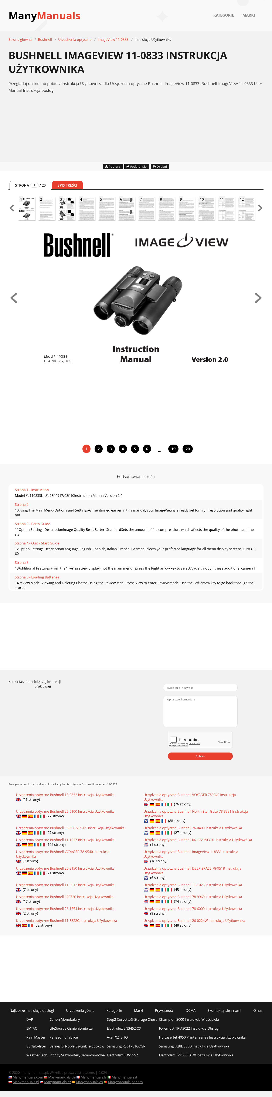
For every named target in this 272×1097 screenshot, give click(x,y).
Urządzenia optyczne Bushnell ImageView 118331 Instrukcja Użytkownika (190, 854)
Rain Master (35, 1037)
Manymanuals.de (62, 1077)
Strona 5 (21, 562)
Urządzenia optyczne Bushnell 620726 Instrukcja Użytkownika (64, 896)
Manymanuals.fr (94, 1077)
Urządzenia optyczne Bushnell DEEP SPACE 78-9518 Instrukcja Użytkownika (192, 870)
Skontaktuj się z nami (224, 1010)
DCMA (191, 1010)
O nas (257, 1010)
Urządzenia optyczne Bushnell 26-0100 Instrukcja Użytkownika (65, 811)
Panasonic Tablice (64, 1037)
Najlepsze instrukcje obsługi (32, 1010)
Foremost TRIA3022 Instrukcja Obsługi (189, 1028)
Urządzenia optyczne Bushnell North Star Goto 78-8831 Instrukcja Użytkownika (195, 813)
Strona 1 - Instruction (32, 490)
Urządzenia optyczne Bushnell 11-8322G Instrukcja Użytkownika (66, 920)
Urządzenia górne (80, 1010)
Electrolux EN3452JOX (124, 1028)
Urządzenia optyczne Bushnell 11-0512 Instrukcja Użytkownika (65, 885)
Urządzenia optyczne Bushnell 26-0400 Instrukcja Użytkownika (192, 828)
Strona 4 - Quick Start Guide (37, 543)
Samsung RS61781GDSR (126, 1046)
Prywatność (164, 1010)
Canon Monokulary (65, 1019)
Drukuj (162, 166)
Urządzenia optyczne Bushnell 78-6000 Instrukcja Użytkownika (192, 908)
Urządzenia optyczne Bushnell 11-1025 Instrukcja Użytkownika (192, 885)
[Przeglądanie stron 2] (258, 302)
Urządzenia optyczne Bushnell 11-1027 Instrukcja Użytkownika (65, 840)
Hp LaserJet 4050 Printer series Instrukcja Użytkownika (202, 1037)
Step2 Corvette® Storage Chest (132, 1019)
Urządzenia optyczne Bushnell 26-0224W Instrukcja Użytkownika (194, 920)
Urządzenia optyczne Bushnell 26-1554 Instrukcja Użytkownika (65, 908)
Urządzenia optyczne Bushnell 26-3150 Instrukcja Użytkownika (65, 868)
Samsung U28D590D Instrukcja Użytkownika (194, 1046)
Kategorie (223, 15)
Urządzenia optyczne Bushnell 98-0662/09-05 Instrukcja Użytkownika (70, 828)
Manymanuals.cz (57, 1082)
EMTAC (31, 1028)
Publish (200, 756)
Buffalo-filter (36, 1046)
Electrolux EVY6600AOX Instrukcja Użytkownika (196, 1055)
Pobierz (114, 166)
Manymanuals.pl (26, 1082)
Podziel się (138, 166)
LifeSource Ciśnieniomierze (71, 1028)
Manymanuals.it (124, 1077)
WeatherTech (36, 1055)
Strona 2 (21, 504)
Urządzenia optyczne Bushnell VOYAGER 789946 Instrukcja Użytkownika (189, 797)
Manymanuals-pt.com (125, 1082)
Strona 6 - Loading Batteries (37, 577)
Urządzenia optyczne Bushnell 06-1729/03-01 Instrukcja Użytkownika (197, 840)
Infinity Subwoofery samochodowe (77, 1055)
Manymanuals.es (89, 1082)
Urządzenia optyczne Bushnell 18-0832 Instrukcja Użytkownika (65, 794)
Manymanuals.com (28, 1077)
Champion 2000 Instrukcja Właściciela (189, 1019)
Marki (248, 15)
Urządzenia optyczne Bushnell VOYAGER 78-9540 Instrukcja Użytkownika (62, 854)
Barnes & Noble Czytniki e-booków (77, 1046)
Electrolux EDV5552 (122, 1055)
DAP (29, 1019)
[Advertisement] (136, 132)
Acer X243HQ (117, 1037)
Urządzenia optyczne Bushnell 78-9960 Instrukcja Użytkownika (192, 896)
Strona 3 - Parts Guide (32, 524)
